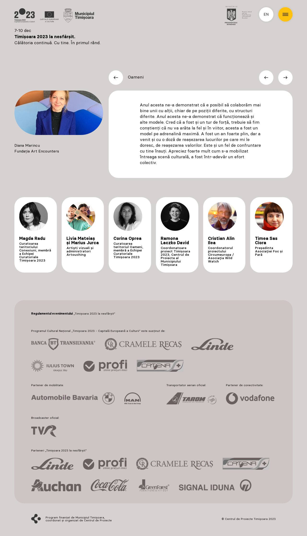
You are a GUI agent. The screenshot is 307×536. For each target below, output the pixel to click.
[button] (285, 14)
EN (266, 14)
